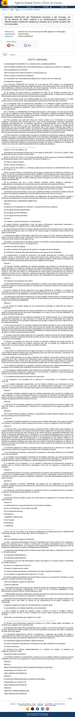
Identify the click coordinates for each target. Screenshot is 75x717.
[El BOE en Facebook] (37, 710)
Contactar (12, 704)
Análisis (12, 54)
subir (70, 698)
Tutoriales (40, 705)
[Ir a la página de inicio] (38, 3)
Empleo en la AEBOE (50, 705)
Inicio (12, 9)
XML (29, 45)
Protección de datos (59, 704)
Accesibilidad (48, 704)
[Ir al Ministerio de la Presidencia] (4, 3)
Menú (63, 7)
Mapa (34, 704)
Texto (5, 54)
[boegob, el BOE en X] (32, 710)
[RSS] (27, 710)
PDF (12, 45)
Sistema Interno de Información (27, 705)
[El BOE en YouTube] (47, 710)
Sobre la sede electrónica (24, 704)
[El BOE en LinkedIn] (42, 710)
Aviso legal (40, 704)
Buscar (18, 9)
